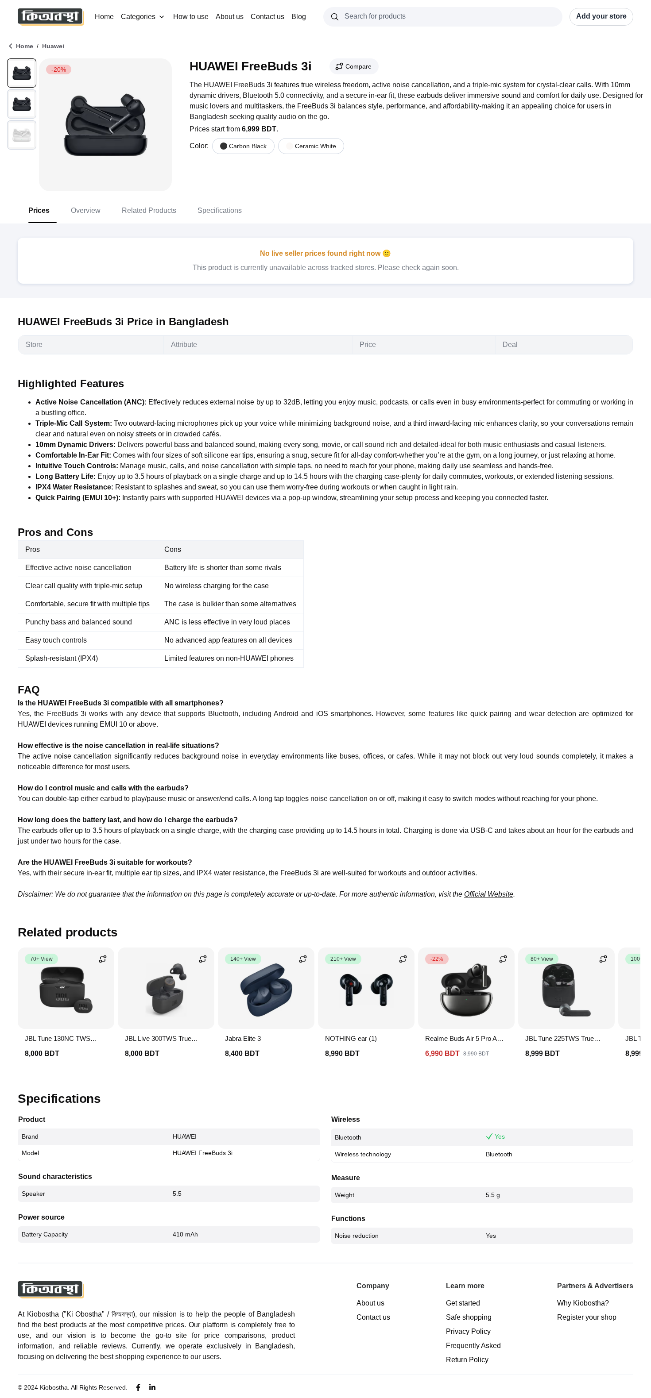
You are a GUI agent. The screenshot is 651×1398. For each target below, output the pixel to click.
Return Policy (467, 1359)
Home (104, 16)
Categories (138, 16)
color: (199, 146)
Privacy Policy (468, 1331)
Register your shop (586, 1317)
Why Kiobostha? (583, 1303)
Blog (298, 16)
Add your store (601, 16)
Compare (358, 66)
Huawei (53, 46)
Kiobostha (54, 1387)
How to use (191, 16)
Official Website (488, 894)
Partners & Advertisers (595, 1286)
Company (372, 1286)
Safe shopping (469, 1317)
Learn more (465, 1286)
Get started (463, 1303)
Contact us (267, 16)
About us (230, 16)
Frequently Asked (473, 1345)
